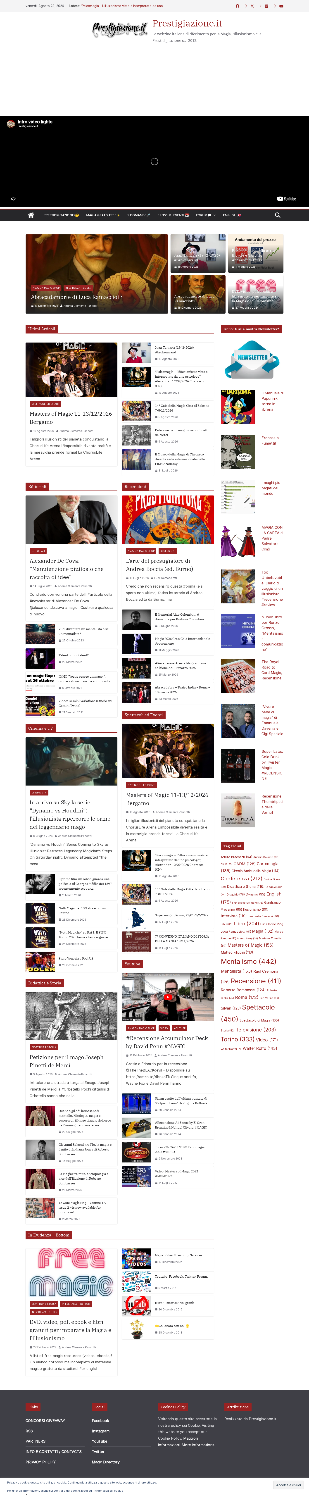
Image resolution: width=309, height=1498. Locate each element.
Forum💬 (203, 215)
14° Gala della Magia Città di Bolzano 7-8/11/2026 (182, 428)
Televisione (256, 1050)
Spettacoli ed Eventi (45, 424)
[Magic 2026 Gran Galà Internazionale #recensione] (136, 665)
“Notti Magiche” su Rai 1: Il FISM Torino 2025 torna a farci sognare (83, 955)
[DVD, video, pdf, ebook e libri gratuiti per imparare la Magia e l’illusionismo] (97, 237)
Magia (262, 952)
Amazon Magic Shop (141, 571)
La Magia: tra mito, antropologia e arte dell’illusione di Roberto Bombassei (84, 1199)
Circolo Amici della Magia (256, 891)
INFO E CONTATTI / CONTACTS (54, 1472)
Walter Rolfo (260, 1068)
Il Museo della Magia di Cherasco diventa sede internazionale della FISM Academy (180, 479)
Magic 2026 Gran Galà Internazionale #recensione (182, 661)
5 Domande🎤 (138, 215)
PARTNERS (35, 1462)
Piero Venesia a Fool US (76, 979)
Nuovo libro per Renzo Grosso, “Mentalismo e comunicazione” (272, 653)
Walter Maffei (231, 1069)
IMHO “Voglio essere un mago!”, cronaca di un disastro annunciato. (85, 699)
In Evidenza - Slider (110, 301)
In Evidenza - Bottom (77, 301)
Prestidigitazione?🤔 (61, 215)
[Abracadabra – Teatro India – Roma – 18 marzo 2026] (136, 714)
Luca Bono (271, 944)
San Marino (269, 1018)
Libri (227, 944)
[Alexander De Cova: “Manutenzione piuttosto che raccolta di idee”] (71, 540)
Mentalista (236, 991)
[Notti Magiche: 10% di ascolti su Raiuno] (40, 934)
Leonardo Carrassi (263, 936)
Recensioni (167, 571)
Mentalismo (249, 982)
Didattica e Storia (45, 301)
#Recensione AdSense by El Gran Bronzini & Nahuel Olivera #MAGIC (181, 1145)
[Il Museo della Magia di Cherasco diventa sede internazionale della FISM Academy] (136, 483)
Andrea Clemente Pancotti (80, 326)
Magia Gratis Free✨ (103, 215)
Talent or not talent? (74, 676)
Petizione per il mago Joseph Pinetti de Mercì (181, 452)
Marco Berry (247, 958)
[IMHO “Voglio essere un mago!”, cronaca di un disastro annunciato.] (40, 703)
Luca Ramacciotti (165, 598)
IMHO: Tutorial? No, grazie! (175, 1323)
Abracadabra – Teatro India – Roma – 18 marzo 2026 (182, 710)
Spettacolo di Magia (259, 1041)
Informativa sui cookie (108, 1490)
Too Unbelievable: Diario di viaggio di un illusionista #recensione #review (272, 608)
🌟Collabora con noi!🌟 (172, 1346)
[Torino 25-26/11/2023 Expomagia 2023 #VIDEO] (136, 1173)
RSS (29, 1451)
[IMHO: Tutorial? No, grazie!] (136, 1326)
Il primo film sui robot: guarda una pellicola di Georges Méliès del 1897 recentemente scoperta (85, 904)
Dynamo (255, 915)
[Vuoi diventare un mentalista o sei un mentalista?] (40, 655)
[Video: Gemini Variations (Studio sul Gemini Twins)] (40, 727)
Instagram (100, 1451)
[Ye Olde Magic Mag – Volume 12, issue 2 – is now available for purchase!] (40, 1231)
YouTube (99, 1462)
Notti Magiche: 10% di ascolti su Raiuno (82, 930)
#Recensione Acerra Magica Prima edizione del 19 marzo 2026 (181, 685)
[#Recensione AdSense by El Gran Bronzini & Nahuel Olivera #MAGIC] (136, 1149)
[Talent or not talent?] (40, 679)
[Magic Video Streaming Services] (136, 1279)
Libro (246, 944)
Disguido (236, 915)
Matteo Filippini (237, 973)
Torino (238, 1059)
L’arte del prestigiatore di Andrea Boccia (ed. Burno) (159, 585)
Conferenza (241, 899)
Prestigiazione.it (187, 23)
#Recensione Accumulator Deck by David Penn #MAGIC (167, 1062)
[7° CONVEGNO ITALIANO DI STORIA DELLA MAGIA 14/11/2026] (136, 963)
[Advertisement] (154, 82)
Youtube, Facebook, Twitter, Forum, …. (181, 1299)
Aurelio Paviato (266, 877)
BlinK (227, 884)
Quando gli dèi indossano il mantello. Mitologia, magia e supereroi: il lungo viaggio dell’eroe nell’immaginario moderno (85, 1138)
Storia (228, 1051)
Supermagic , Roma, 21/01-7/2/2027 (181, 936)
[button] (213, 215)
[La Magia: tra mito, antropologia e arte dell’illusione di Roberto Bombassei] (40, 1202)
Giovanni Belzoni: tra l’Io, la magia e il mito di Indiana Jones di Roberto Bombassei (85, 1169)
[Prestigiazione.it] (31, 215)
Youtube (179, 1048)
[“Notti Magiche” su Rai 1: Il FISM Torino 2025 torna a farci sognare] (40, 958)
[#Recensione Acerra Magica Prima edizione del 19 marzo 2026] (136, 689)
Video (164, 1048)
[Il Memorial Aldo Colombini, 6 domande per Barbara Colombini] (136, 641)
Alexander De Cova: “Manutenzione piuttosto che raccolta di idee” (67, 589)
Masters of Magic (251, 965)
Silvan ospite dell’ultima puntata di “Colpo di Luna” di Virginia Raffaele (181, 1121)
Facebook (100, 1441)
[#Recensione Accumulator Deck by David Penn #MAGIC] (168, 1017)
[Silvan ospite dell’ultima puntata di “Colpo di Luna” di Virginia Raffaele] (136, 1125)
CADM (245, 884)
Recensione (256, 1001)
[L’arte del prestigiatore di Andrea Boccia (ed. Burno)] (168, 540)
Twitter (98, 1472)
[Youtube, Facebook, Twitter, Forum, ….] (136, 1303)
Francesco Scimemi (247, 923)
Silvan (231, 1028)
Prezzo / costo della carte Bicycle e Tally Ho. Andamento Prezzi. (253, 255)
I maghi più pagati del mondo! (270, 508)
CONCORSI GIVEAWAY (45, 1441)
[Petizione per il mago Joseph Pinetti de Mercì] (136, 456)
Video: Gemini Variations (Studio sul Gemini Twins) (85, 723)
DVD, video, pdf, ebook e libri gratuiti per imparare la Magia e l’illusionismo (96, 314)
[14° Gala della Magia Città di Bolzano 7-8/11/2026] (136, 432)
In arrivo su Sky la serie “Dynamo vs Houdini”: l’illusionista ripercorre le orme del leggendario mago (70, 835)
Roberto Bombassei (243, 1010)
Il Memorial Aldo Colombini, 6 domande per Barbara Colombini (179, 637)
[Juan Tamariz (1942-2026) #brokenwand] (136, 374)
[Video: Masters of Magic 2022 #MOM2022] (136, 1198)
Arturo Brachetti (236, 877)
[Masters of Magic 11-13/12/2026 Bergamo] (71, 390)
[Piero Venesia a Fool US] (40, 982)
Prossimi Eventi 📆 (173, 215)
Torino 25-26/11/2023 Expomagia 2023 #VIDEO (180, 1169)
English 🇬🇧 (232, 215)
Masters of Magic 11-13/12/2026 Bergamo (71, 438)
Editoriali (38, 571)
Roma (247, 1017)
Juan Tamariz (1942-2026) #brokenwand (111, 5)
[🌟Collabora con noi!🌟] (136, 1349)
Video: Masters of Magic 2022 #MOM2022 (176, 1194)
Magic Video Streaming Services (178, 1276)
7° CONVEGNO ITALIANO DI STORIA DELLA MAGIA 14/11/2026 (182, 959)
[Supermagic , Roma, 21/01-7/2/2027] (136, 939)
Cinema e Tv (39, 813)
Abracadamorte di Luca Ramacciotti (194, 298)
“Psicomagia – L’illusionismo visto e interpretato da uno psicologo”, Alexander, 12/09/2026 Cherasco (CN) (181, 399)
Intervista (234, 936)
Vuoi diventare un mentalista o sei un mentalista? (84, 652)
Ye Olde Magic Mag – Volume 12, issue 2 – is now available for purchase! (82, 1228)
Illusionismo (256, 930)
